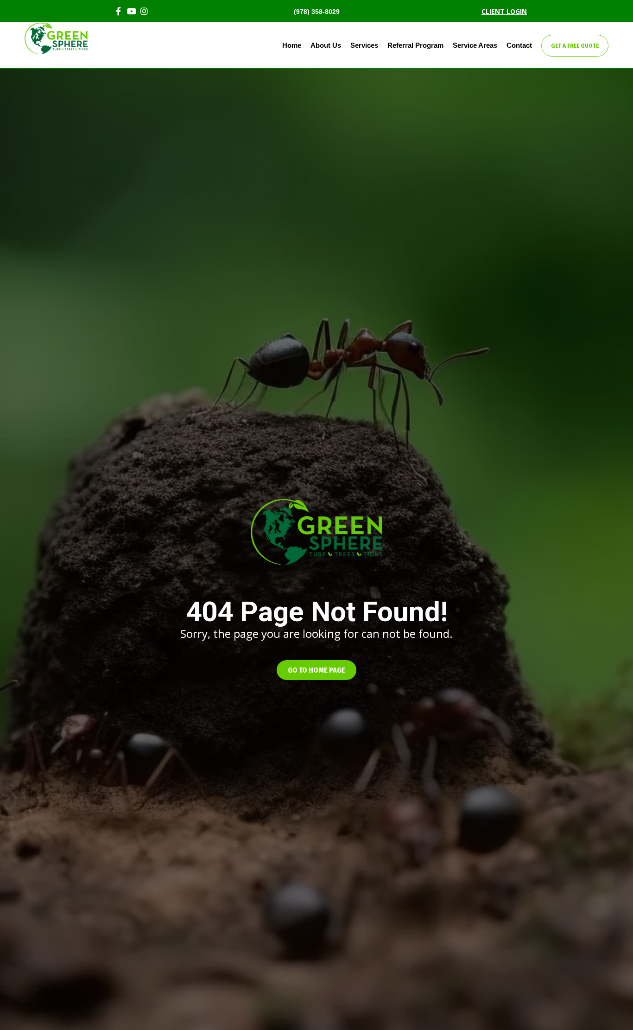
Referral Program (415, 45)
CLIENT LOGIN (504, 11)
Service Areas (475, 45)
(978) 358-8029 (317, 11)
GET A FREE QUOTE (575, 45)
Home (291, 45)
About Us (325, 45)
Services (364, 45)
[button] (316, 670)
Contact (519, 45)
